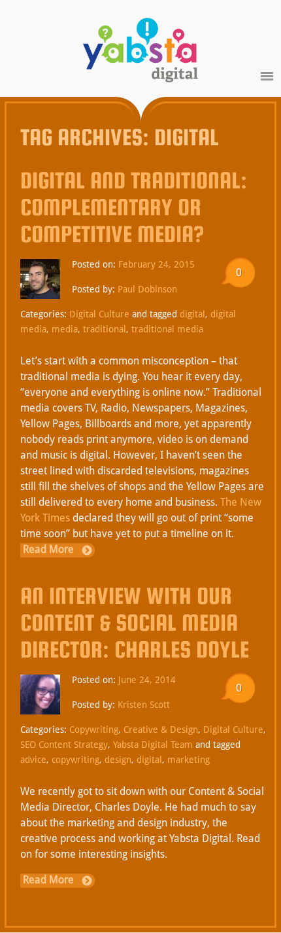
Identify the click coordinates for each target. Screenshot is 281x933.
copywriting (75, 759)
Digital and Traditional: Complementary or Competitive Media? (133, 207)
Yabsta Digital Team (153, 744)
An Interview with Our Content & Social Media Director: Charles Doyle (134, 622)
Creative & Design (161, 729)
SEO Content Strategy (64, 744)
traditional (104, 329)
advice (33, 759)
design (118, 759)
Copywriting (93, 729)
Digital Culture (99, 314)
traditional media (167, 329)
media (65, 329)
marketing (188, 759)
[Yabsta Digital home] (140, 52)
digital (192, 314)
